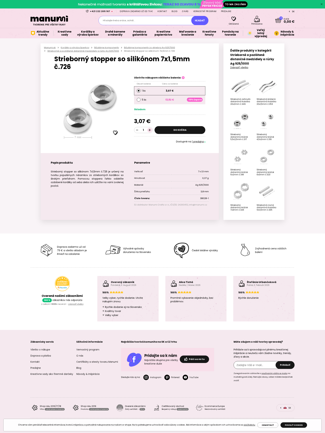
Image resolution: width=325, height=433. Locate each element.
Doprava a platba (40, 355)
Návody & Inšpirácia (88, 374)
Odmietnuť (268, 425)
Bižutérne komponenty (106, 47)
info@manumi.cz (198, 204)
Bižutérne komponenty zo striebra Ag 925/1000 (149, 47)
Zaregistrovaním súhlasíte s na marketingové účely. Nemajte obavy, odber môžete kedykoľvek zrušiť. (263, 377)
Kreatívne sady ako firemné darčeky (51, 374)
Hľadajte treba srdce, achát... (119, 20)
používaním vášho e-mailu (274, 373)
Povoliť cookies (294, 425)
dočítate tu (249, 424)
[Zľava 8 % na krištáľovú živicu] (162, 4)
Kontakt (162, 11)
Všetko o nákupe (40, 349)
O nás (185, 11)
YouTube (193, 377)
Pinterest (175, 377)
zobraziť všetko (75, 304)
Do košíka (180, 130)
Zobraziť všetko (239, 67)
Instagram (155, 377)
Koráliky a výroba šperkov (75, 47)
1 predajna (198, 141)
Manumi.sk (50, 47)
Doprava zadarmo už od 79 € (136, 11)
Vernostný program (204, 11)
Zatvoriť (321, 4)
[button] (115, 133)
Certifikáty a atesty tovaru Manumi (97, 361)
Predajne (226, 11)
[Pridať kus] (149, 130)
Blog (174, 11)
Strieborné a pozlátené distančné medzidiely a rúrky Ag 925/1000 (83, 51)
